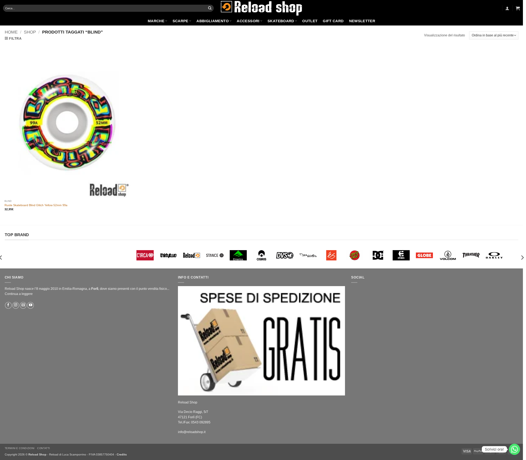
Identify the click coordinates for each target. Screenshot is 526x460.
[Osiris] (261, 255)
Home (11, 32)
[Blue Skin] (308, 255)
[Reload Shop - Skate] (261, 8)
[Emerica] (238, 255)
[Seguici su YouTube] (30, 305)
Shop (30, 32)
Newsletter (362, 21)
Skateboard (281, 21)
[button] (507, 8)
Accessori (248, 21)
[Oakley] (494, 255)
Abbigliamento (212, 21)
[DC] (378, 255)
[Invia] (209, 8)
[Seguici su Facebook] (8, 305)
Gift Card (333, 21)
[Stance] (214, 255)
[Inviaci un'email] (23, 305)
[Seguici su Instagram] (15, 305)
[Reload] (191, 255)
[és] (331, 255)
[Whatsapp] (514, 449)
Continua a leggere (19, 294)
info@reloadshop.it (191, 432)
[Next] (522, 258)
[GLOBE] (424, 255)
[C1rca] (145, 255)
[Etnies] (401, 255)
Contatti (43, 448)
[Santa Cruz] (354, 255)
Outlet (309, 21)
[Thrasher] (471, 255)
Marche (156, 21)
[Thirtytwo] (168, 255)
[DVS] (284, 255)
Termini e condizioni (20, 448)
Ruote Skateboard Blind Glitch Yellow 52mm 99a (36, 205)
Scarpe (180, 21)
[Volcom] (447, 255)
